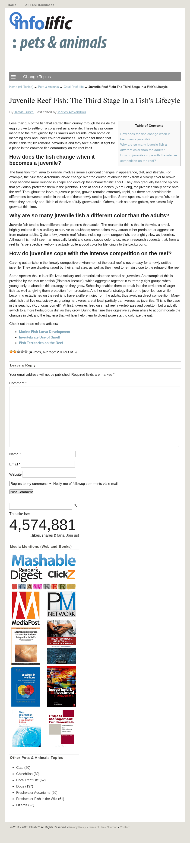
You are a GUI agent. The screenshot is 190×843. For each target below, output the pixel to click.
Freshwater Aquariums (33, 792)
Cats (19, 767)
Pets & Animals (48, 87)
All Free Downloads (39, 5)
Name (15, 454)
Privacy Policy (77, 827)
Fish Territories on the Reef (41, 343)
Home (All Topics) (21, 87)
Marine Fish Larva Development (44, 332)
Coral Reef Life (74, 87)
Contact (125, 827)
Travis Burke (24, 112)
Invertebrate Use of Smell (39, 337)
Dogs (20, 786)
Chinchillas (24, 774)
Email (14, 464)
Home (12, 5)
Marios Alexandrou (71, 112)
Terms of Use (96, 827)
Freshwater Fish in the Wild (36, 799)
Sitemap (112, 827)
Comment (18, 383)
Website (15, 474)
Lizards (21, 805)
